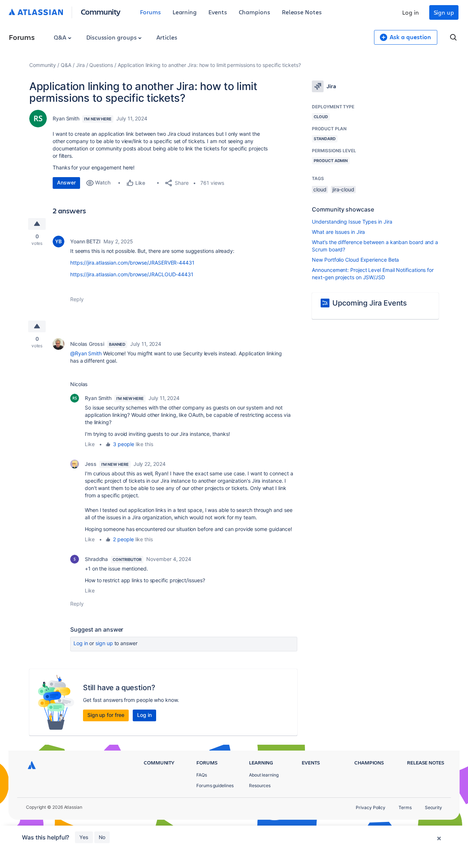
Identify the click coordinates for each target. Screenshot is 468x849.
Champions (254, 12)
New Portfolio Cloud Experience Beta (355, 260)
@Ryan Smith (86, 353)
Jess (91, 464)
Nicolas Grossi (87, 344)
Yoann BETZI (85, 241)
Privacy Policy (370, 807)
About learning (264, 775)
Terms (405, 807)
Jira (80, 65)
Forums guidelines (215, 785)
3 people (123, 444)
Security (433, 807)
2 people (123, 539)
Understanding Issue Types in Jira (352, 221)
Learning (185, 12)
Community (101, 11)
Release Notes (302, 12)
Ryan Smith (66, 118)
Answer (66, 182)
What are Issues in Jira (338, 232)
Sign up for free (105, 715)
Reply (77, 299)
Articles (166, 37)
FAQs (201, 775)
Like (90, 444)
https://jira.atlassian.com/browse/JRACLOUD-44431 (131, 274)
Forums (150, 12)
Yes (83, 837)
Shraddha (96, 559)
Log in (410, 12)
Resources (260, 785)
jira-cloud (343, 189)
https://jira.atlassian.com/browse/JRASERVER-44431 (132, 262)
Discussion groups (112, 37)
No (102, 837)
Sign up (444, 12)
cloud (320, 189)
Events (217, 12)
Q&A (61, 37)
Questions (101, 65)
